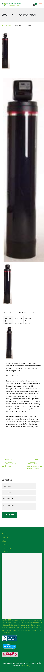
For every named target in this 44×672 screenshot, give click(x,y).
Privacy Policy (6, 548)
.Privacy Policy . (25, 666)
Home (4, 534)
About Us (5, 537)
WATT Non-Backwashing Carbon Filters (32, 466)
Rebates (4, 541)
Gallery (4, 545)
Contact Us (5, 552)
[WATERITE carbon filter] (6, 51)
